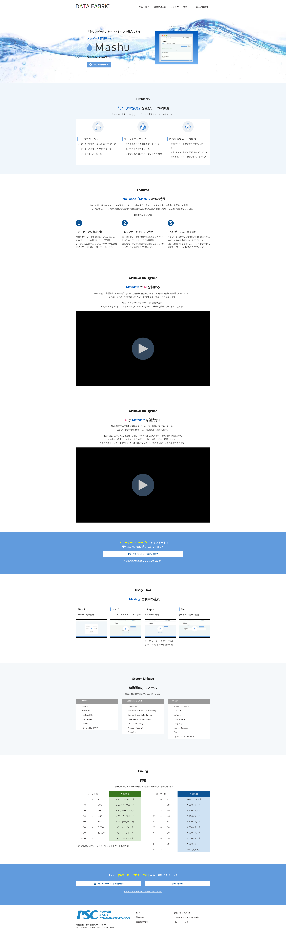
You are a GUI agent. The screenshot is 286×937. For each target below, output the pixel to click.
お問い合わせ (202, 6)
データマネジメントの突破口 (187, 917)
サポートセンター (182, 921)
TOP (138, 912)
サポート (187, 6)
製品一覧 (143, 6)
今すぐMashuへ (101, 64)
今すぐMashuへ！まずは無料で (145, 554)
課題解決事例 (160, 6)
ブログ (173, 6)
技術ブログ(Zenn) (182, 912)
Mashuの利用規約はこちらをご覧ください (143, 560)
